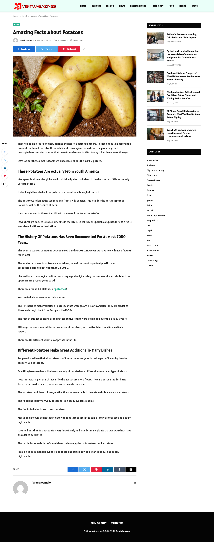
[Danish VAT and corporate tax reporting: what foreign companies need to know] (155, 134)
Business (96, 5)
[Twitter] (5, 160)
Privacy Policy (99, 523)
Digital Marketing (155, 170)
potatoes (60, 289)
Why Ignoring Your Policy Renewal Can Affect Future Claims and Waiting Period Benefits (183, 95)
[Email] (5, 184)
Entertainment (138, 5)
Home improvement (156, 215)
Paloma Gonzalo (29, 40)
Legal (149, 230)
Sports (150, 255)
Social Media (153, 250)
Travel (195, 5)
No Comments (62, 40)
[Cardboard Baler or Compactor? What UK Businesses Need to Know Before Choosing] (155, 77)
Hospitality (152, 220)
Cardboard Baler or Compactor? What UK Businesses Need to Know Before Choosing (183, 76)
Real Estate (152, 245)
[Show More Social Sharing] (84, 49)
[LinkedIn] (5, 168)
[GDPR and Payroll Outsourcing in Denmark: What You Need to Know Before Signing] (155, 115)
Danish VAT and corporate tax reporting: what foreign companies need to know (181, 133)
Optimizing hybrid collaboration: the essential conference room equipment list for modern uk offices (183, 56)
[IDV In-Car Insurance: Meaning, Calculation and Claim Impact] (155, 38)
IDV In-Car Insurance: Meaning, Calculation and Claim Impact (182, 36)
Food (171, 5)
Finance (150, 190)
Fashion (110, 5)
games (150, 200)
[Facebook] (5, 152)
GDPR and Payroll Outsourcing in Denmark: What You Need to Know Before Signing (183, 114)
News (122, 5)
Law (148, 225)
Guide (149, 205)
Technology (157, 5)
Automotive (152, 160)
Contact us (116, 523)
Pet (148, 240)
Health (182, 5)
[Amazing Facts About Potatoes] (74, 96)
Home (83, 5)
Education (152, 175)
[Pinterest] (5, 176)
